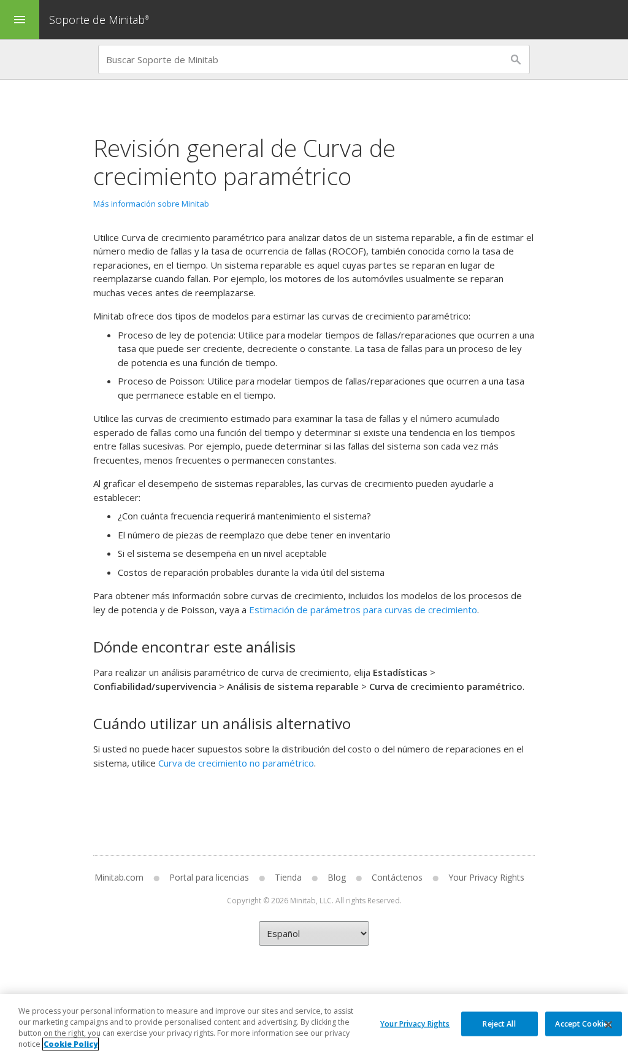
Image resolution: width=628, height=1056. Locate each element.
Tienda (288, 877)
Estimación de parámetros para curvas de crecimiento (363, 609)
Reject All (499, 1023)
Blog (336, 877)
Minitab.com (119, 877)
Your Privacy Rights (415, 1023)
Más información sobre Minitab (151, 203)
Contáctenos (397, 877)
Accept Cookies (583, 1023)
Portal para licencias (209, 877)
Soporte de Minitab (99, 19)
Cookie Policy (71, 1044)
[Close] (608, 1024)
